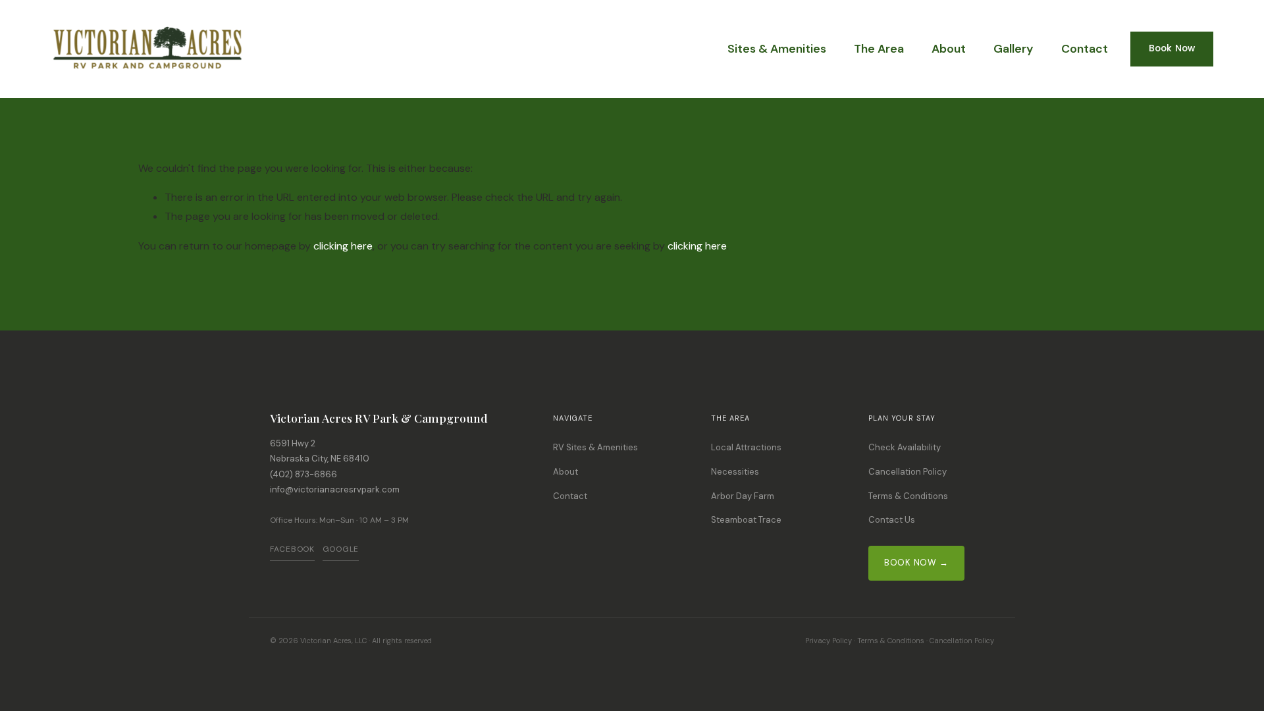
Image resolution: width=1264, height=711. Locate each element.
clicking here (343, 246)
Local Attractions (746, 447)
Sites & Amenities (776, 49)
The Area (879, 49)
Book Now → (916, 562)
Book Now (1172, 48)
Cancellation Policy (907, 471)
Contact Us (891, 519)
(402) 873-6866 (303, 474)
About (949, 49)
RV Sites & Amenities (595, 447)
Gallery (1013, 49)
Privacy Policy (828, 640)
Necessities (735, 471)
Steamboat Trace (746, 519)
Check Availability (904, 447)
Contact (1084, 49)
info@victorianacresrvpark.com (335, 489)
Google (341, 549)
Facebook (292, 549)
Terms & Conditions (908, 496)
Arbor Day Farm (742, 496)
